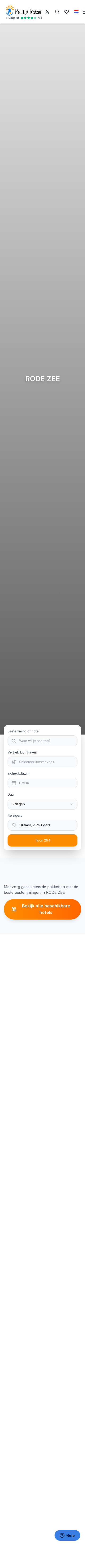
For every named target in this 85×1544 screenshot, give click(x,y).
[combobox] (42, 804)
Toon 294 (42, 840)
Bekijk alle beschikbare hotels (46, 909)
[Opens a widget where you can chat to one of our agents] (67, 1536)
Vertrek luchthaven (22, 752)
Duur (11, 794)
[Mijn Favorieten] (66, 11)
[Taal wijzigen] (76, 11)
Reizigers (15, 815)
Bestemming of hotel (23, 731)
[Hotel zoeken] (57, 11)
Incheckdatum (18, 773)
